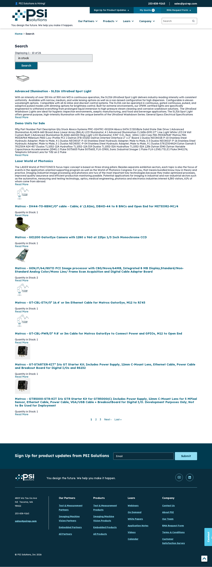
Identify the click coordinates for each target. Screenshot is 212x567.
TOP (204, 559)
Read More (21, 117)
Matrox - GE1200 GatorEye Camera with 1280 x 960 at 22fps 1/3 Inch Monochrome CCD (81, 237)
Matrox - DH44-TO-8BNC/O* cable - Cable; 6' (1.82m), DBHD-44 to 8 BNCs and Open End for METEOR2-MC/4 (96, 206)
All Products (100, 534)
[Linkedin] (189, 480)
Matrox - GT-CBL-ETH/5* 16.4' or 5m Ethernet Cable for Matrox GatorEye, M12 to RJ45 (80, 302)
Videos (132, 532)
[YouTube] (179, 480)
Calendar (133, 539)
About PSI (168, 512)
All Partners (65, 534)
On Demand (134, 512)
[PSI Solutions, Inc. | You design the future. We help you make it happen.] (25, 478)
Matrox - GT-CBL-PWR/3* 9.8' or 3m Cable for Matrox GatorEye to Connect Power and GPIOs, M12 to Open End (98, 333)
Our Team (168, 519)
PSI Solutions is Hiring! (32, 3)
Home (19, 33)
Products (108, 21)
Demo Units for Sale (30, 123)
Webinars (133, 505)
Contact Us (168, 505)
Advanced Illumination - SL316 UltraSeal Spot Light (53, 91)
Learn (126, 21)
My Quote (147, 10)
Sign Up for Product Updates (110, 10)
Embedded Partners (70, 527)
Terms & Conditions (173, 532)
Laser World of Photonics (34, 161)
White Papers (135, 519)
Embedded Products (105, 527)
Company (145, 21)
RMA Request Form (177, 10)
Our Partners (86, 21)
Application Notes (138, 525)
